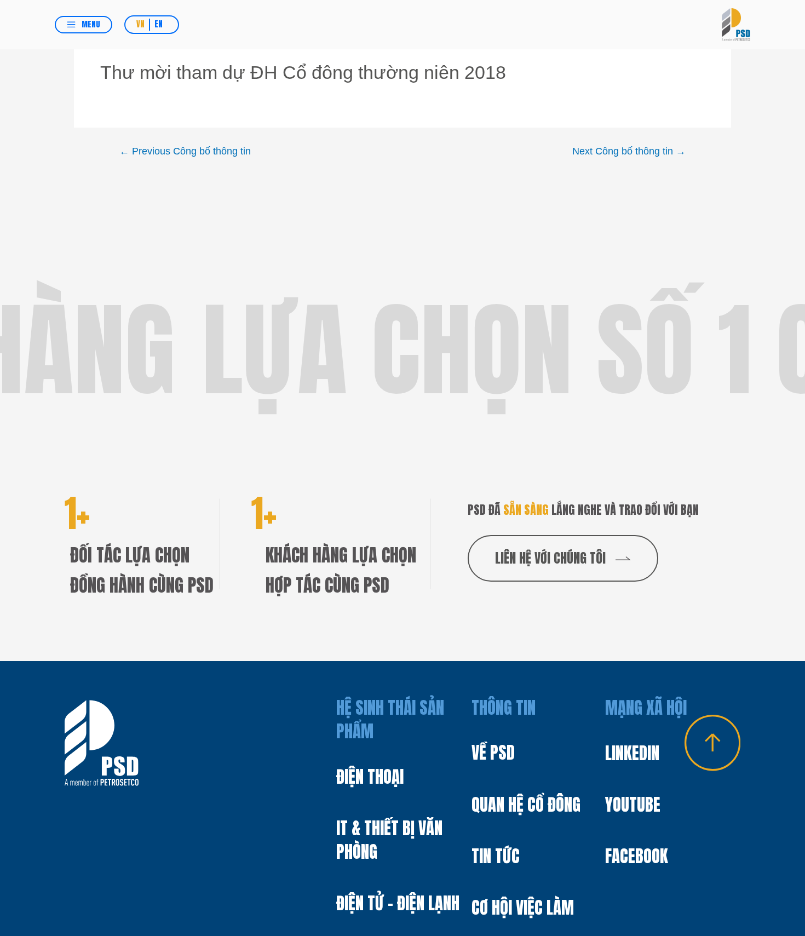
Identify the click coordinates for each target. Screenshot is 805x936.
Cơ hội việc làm (523, 908)
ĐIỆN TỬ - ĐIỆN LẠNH (397, 903)
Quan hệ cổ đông (526, 805)
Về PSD (493, 753)
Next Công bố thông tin (629, 151)
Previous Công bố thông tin (185, 151)
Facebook (636, 856)
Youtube (632, 805)
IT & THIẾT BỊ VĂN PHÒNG (389, 840)
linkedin (632, 753)
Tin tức (496, 856)
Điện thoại (370, 776)
